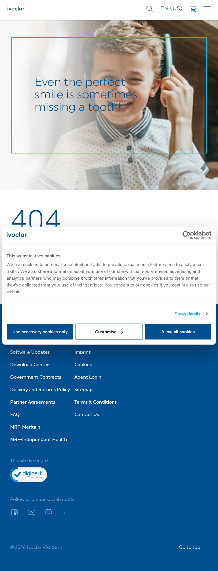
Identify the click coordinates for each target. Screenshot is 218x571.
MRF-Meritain (25, 427)
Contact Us (86, 415)
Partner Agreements (32, 402)
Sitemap (83, 390)
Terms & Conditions (95, 402)
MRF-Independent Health (38, 440)
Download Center (29, 365)
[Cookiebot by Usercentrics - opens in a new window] (186, 235)
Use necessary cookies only (40, 331)
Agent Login (87, 377)
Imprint (82, 352)
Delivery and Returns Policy (40, 390)
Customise (105, 331)
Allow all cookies (178, 331)
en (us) (171, 9)
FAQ (15, 415)
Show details (187, 313)
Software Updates (30, 352)
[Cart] (193, 9)
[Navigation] (207, 9)
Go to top (189, 547)
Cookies (83, 365)
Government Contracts (35, 377)
